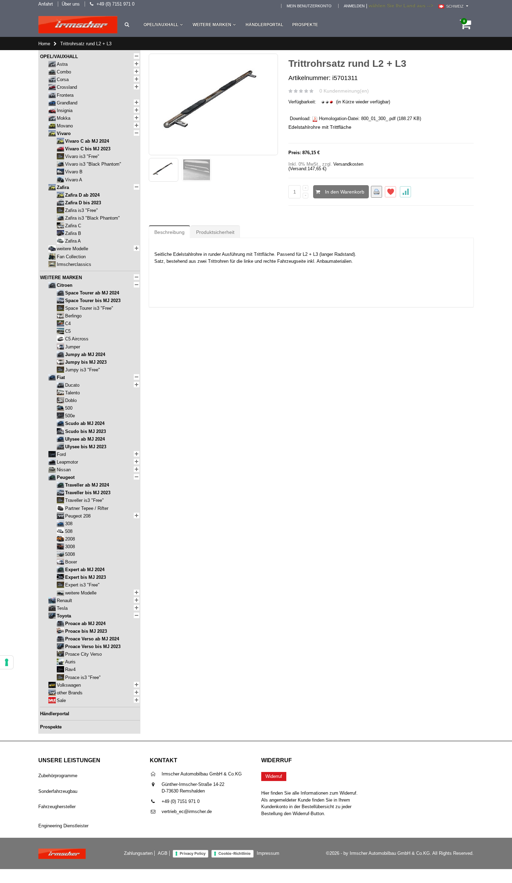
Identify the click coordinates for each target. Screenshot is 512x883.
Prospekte (305, 24)
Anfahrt (45, 4)
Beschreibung (169, 232)
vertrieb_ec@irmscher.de (187, 811)
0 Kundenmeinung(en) (344, 91)
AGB (163, 853)
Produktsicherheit (215, 232)
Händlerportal (264, 24)
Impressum (268, 853)
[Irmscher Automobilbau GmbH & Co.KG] (78, 24)
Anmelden (354, 6)
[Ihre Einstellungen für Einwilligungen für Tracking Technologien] (6, 662)
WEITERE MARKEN (212, 24)
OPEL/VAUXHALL (160, 24)
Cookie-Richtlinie (234, 853)
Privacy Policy (192, 853)
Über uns (71, 4)
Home (44, 43)
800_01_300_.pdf (378, 118)
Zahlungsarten (138, 853)
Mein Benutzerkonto (309, 6)
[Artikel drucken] (376, 192)
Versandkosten (348, 164)
